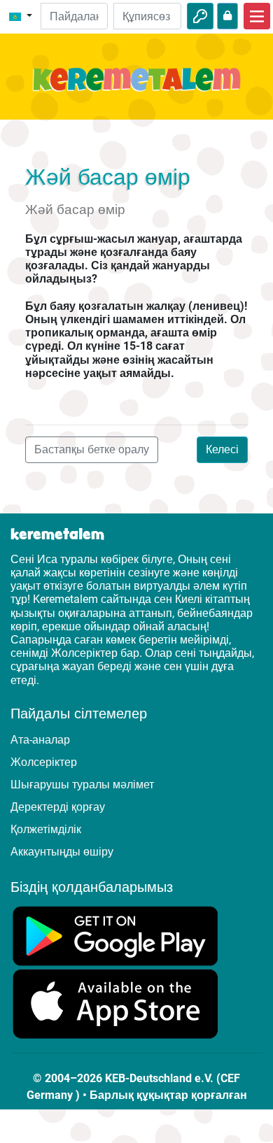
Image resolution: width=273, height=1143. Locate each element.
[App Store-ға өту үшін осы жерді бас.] (115, 1003)
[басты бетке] (136, 87)
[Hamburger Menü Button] (257, 16)
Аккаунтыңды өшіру (61, 851)
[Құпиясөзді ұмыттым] (227, 16)
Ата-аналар (40, 739)
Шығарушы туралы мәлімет (82, 784)
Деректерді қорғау (57, 807)
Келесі (222, 449)
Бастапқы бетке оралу (91, 449)
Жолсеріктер (43, 762)
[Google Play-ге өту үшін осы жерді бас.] (115, 935)
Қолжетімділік (45, 829)
